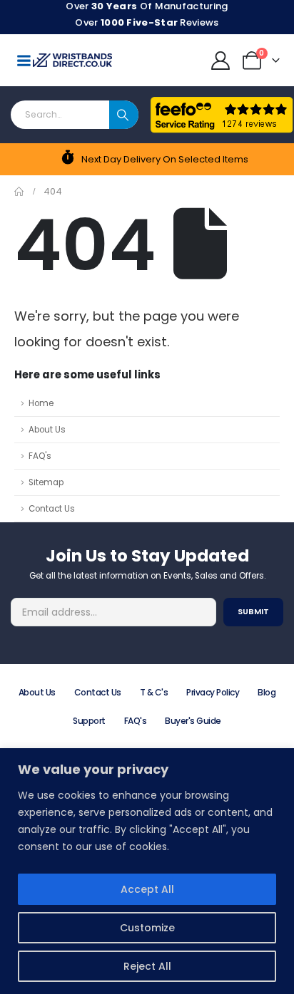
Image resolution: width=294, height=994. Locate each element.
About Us (47, 429)
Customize (147, 928)
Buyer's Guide (193, 721)
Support (89, 721)
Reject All (147, 966)
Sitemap (46, 482)
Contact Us (52, 508)
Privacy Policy (212, 692)
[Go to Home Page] (19, 192)
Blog (266, 692)
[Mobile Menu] (23, 60)
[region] (147, 871)
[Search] (123, 114)
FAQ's (40, 456)
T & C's (154, 692)
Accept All (147, 889)
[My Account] (221, 60)
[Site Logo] (72, 60)
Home (41, 403)
